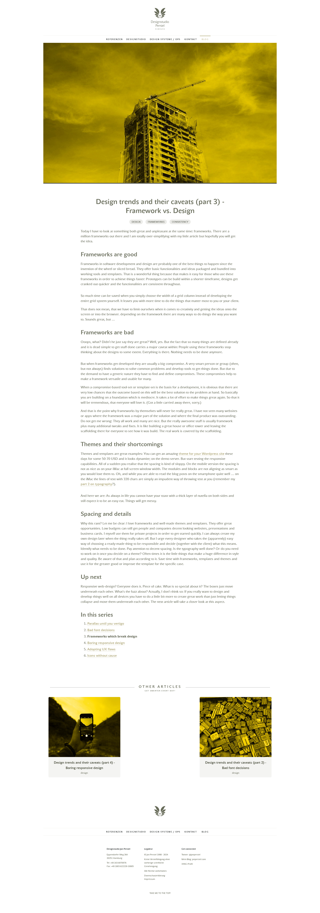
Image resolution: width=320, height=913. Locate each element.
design (136, 221)
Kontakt (190, 39)
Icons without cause (102, 656)
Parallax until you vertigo (105, 624)
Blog (205, 39)
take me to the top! (160, 893)
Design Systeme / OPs (165, 39)
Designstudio (136, 39)
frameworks (156, 221)
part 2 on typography (96, 484)
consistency (180, 221)
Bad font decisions (101, 630)
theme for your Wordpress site (201, 454)
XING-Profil (187, 864)
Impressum (149, 879)
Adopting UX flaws (101, 649)
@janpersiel (194, 854)
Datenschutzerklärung (154, 875)
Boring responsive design (106, 643)
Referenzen (114, 39)
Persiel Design (160, 19)
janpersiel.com (199, 859)
